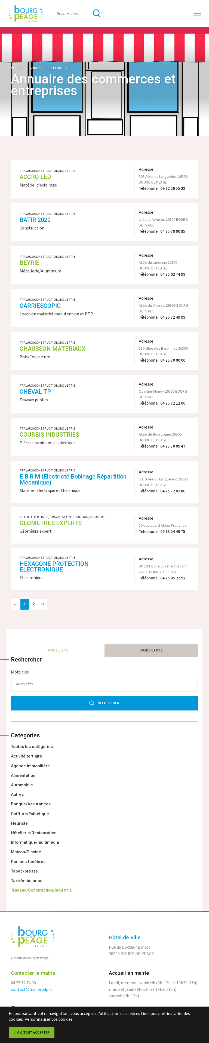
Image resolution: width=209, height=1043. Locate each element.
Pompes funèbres (28, 861)
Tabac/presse (24, 871)
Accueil (17, 68)
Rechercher (108, 703)
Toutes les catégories (32, 746)
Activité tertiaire (26, 756)
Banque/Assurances (31, 804)
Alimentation (23, 775)
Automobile (22, 785)
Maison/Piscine (26, 851)
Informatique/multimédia (35, 842)
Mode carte (151, 650)
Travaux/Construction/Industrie (41, 890)
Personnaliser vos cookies (48, 1019)
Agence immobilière (30, 765)
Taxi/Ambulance (26, 880)
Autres (17, 794)
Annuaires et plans (46, 68)
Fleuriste (19, 823)
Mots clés (20, 672)
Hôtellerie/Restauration (34, 832)
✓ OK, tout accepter (32, 1033)
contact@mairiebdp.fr (31, 989)
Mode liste (57, 650)
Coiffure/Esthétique (30, 813)
